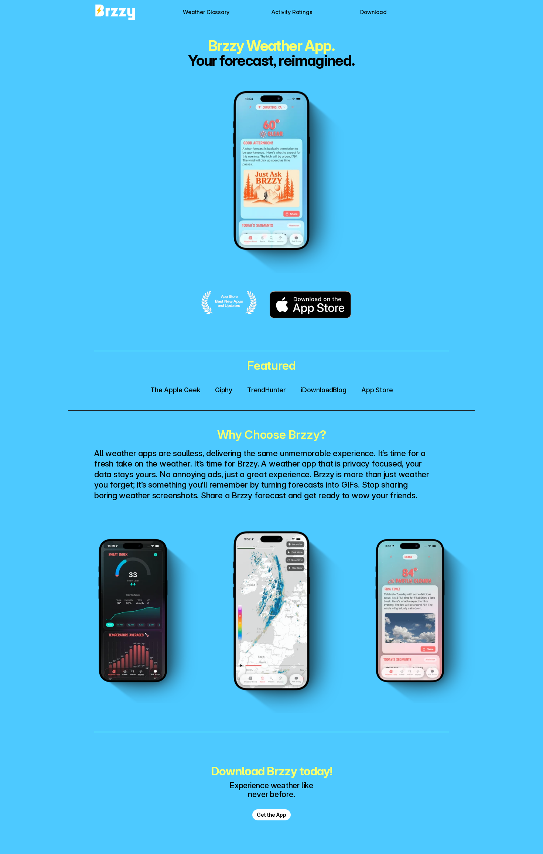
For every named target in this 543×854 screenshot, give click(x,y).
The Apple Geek (175, 390)
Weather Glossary (206, 12)
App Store (377, 390)
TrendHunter (266, 390)
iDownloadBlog (323, 390)
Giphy (223, 390)
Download (373, 12)
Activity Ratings (292, 12)
